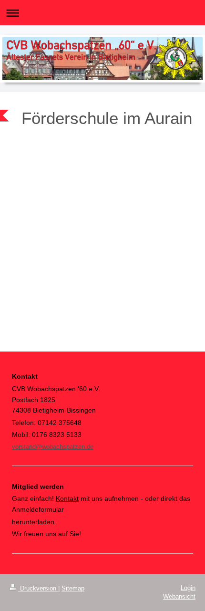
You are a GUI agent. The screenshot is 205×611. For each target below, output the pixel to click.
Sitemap (73, 588)
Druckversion (38, 588)
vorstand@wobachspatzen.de (52, 446)
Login (188, 587)
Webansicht (179, 596)
